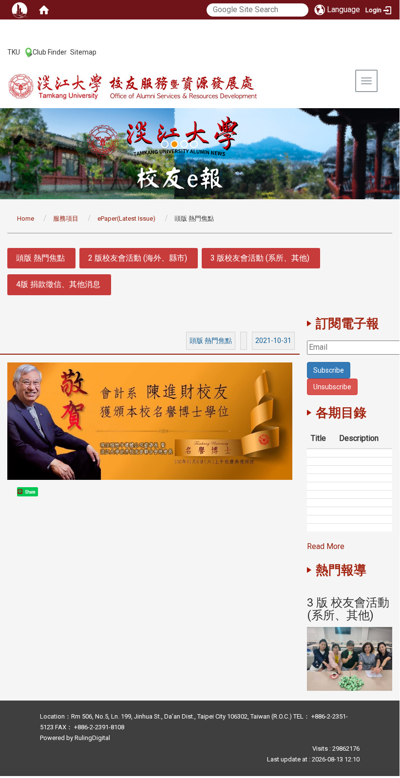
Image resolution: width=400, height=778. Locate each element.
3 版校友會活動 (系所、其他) (259, 258)
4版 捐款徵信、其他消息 (58, 284)
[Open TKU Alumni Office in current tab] (154, 87)
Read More (325, 546)
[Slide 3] (184, 144)
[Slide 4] (194, 144)
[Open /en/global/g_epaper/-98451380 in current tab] (349, 659)
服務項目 (65, 218)
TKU (13, 52)
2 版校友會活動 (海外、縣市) (137, 258)
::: (2, 52)
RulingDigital (92, 737)
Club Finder (50, 52)
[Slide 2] (174, 144)
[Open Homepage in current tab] (44, 9)
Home (25, 218)
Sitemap (83, 52)
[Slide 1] (165, 144)
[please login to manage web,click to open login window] (19, 9)
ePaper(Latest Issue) (126, 218)
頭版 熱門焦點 (40, 258)
